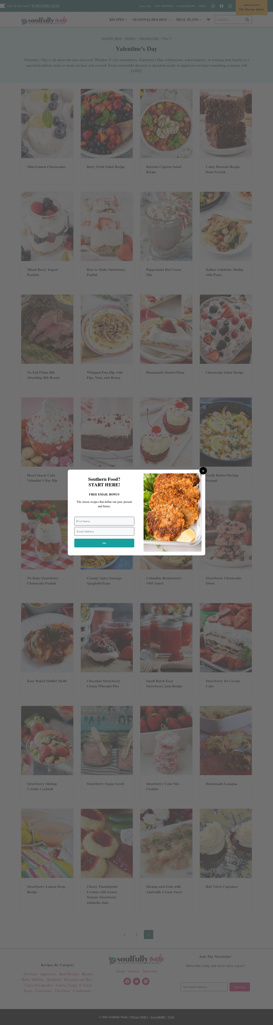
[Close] (203, 470)
